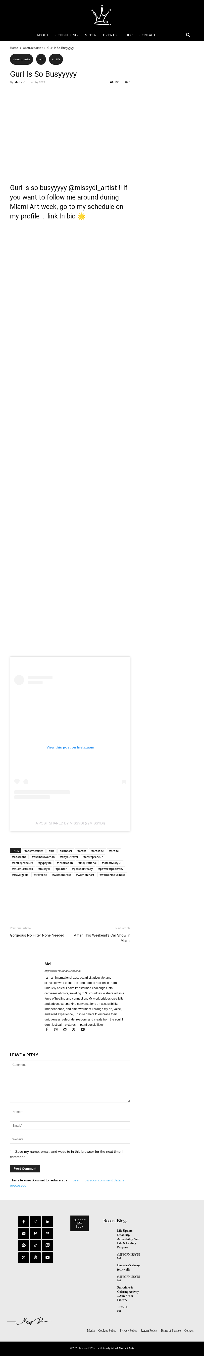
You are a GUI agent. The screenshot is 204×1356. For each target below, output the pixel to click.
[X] (26, 93)
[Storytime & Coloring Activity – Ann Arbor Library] (109, 1289)
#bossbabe (19, 857)
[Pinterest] (38, 93)
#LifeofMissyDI (128, 1254)
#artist (81, 851)
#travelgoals (20, 875)
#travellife (40, 875)
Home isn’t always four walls (129, 1267)
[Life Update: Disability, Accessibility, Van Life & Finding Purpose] (109, 1232)
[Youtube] (84, 1030)
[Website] (35, 1257)
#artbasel (66, 851)
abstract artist (33, 48)
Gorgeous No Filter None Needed (37, 935)
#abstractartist (33, 851)
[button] (188, 35)
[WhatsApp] (49, 93)
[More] (61, 93)
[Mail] (66, 1030)
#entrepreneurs (22, 863)
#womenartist (61, 875)
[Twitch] (47, 1245)
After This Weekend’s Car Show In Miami (102, 938)
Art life (56, 59)
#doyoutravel (69, 857)
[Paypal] (35, 1233)
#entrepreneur (93, 857)
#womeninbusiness (112, 875)
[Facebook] (15, 93)
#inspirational (87, 863)
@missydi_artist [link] (93, 188)
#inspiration (65, 863)
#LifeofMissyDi (111, 863)
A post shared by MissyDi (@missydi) (70, 823)
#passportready (82, 869)
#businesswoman (43, 857)
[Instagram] (57, 1030)
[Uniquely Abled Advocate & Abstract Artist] (102, 14)
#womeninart (85, 875)
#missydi (44, 869)
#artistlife (97, 851)
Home (14, 48)
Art (41, 59)
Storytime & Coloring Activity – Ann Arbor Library (128, 1294)
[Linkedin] (47, 1221)
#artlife (114, 851)
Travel (122, 1307)
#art (51, 851)
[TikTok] (35, 1245)
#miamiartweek (22, 869)
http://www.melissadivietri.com (63, 970)
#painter (61, 869)
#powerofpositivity (110, 869)
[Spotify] (23, 1245)
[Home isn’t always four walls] (109, 1267)
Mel (16, 82)
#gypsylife (44, 863)
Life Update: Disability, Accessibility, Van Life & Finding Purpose (128, 1239)
